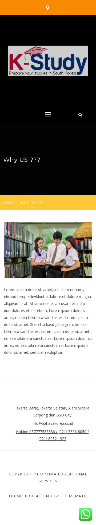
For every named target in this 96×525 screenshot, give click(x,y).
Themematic (74, 495)
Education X (39, 495)
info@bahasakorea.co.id (52, 423)
